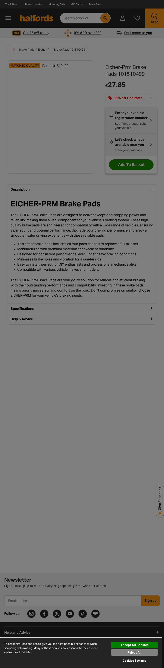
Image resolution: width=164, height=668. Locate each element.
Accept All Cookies (134, 645)
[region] (81, 652)
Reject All (134, 652)
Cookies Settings (134, 660)
